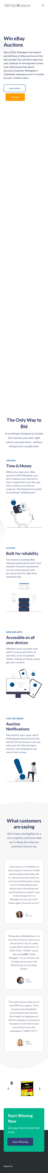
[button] (14, 88)
